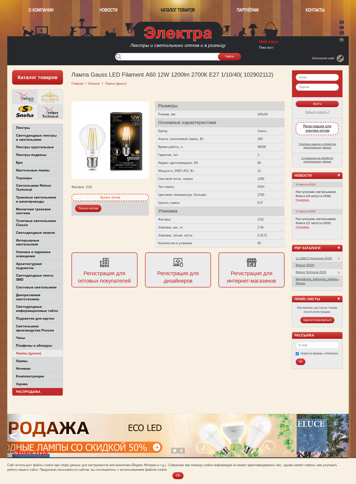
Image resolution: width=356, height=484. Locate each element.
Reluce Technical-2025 (311, 272)
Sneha (25, 111)
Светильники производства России (35, 328)
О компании (41, 10)
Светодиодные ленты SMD (35, 277)
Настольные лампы (33, 170)
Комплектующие (30, 376)
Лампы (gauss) (28, 353)
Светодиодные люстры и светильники (36, 137)
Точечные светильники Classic (36, 223)
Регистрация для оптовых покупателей (104, 277)
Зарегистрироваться (317, 320)
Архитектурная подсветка (29, 266)
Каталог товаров (178, 10)
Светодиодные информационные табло (37, 309)
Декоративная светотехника (28, 297)
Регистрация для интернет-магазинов (251, 277)
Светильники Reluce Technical (33, 187)
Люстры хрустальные (35, 147)
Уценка (22, 384)
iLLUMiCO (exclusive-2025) (314, 258)
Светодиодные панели (35, 233)
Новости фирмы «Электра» (320, 353)
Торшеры (24, 178)
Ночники (23, 368)
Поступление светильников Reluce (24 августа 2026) (316, 194)
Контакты (315, 10)
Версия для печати (342, 40)
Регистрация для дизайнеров (178, 277)
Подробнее (302, 199)
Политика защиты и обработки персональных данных (317, 146)
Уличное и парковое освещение (33, 254)
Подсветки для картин (35, 318)
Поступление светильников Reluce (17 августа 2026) (316, 221)
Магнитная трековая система (33, 211)
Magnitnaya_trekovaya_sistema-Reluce (317, 281)
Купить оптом (110, 197)
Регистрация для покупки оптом (317, 128)
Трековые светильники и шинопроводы (36, 199)
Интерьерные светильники (27, 242)
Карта (342, 32)
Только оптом (88, 208)
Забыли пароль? (317, 112)
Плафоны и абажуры (34, 345)
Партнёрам (248, 10)
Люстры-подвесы (31, 155)
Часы (20, 338)
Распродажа (28, 392)
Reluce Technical (50, 111)
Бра (19, 162)
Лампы (22, 361)
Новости (108, 10)
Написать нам (342, 27)
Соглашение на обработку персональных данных (317, 160)
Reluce (25, 97)
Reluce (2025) (305, 265)
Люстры (23, 128)
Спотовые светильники (36, 287)
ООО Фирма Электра (178, 39)
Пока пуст (266, 47)
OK (178, 475)
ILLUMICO (50, 97)
